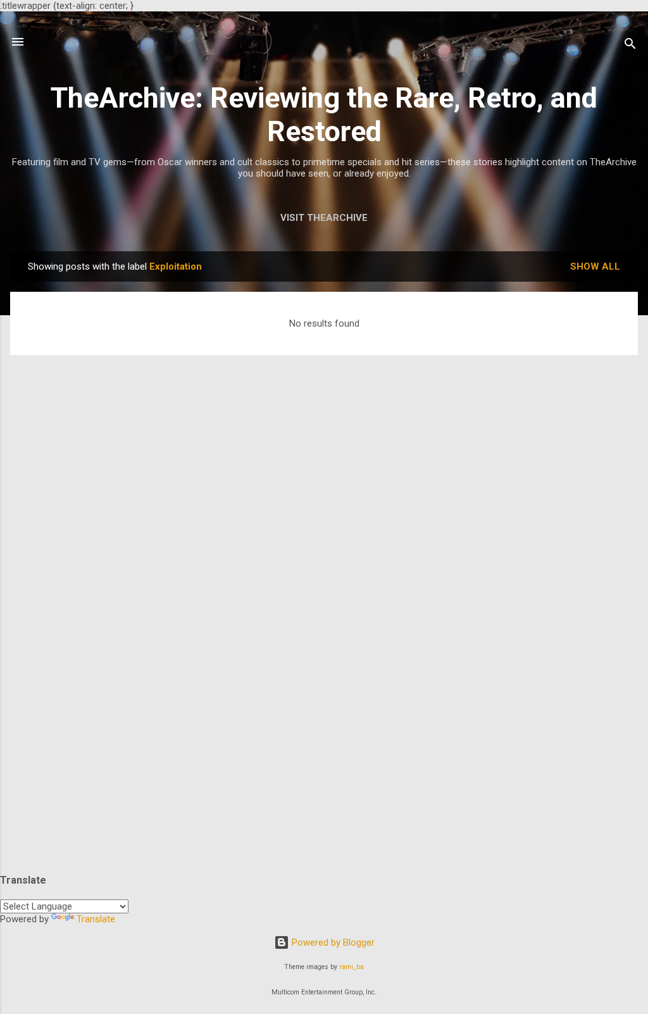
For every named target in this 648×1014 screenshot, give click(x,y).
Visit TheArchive (324, 217)
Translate (96, 919)
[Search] (630, 46)
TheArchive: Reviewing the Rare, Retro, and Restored (324, 114)
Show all (595, 266)
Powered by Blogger (332, 942)
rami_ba (351, 967)
